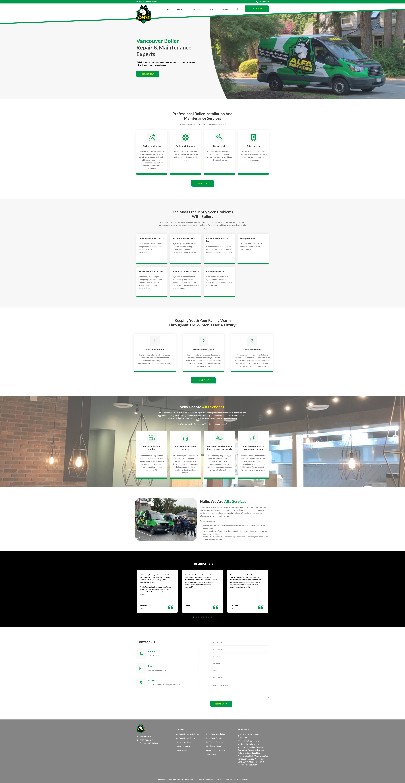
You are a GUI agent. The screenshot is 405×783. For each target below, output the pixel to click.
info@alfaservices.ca (157, 670)
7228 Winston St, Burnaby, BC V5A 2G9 (164, 684)
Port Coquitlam (251, 764)
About (180, 9)
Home (167, 9)
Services (196, 9)
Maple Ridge (254, 761)
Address (152, 680)
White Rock (259, 758)
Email (151, 666)
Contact (225, 9)
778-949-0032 (154, 656)
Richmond (242, 753)
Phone (151, 651)
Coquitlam (251, 753)
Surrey (245, 761)
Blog (211, 9)
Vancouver (252, 750)
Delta (240, 761)
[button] (257, 8)
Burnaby (260, 750)
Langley (250, 758)
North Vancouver (256, 756)
